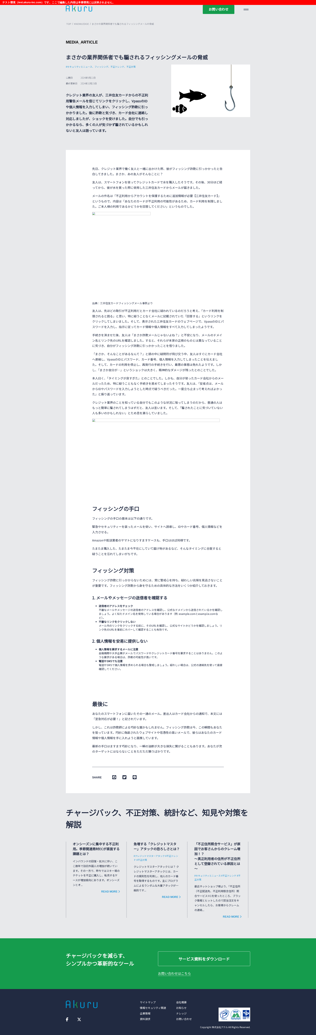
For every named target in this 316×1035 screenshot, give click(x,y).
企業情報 (145, 1013)
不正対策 (142, 859)
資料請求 (145, 1019)
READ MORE (109, 891)
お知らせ (181, 1008)
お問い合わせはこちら (174, 973)
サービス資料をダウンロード (204, 959)
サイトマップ (148, 1002)
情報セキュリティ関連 (153, 1008)
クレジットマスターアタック (150, 856)
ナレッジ (181, 1013)
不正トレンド (229, 875)
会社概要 (181, 1002)
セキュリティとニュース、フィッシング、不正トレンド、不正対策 (101, 66)
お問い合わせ (218, 9)
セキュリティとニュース (208, 875)
